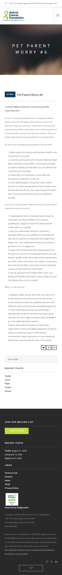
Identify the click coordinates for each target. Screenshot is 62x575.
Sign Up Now (17, 431)
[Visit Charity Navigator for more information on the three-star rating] (12, 499)
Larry (7, 379)
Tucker (8, 376)
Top (31, 568)
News (7, 480)
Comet (8, 387)
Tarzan (8, 391)
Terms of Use (11, 472)
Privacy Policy (11, 488)
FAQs (7, 484)
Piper (7, 383)
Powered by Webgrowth (16, 507)
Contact (8, 476)
